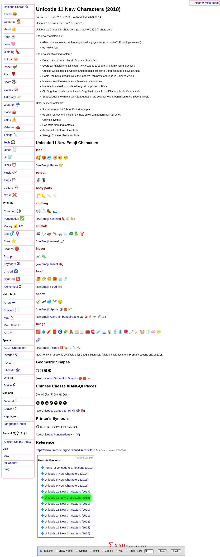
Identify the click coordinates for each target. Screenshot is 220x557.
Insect (10, 66)
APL (8, 332)
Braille (9, 385)
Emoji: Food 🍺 (51, 286)
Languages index (15, 423)
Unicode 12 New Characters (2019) (67, 503)
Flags (10, 180)
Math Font (12, 325)
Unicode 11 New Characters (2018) (67, 497)
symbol (83, 550)
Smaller (176, 551)
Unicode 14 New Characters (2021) (67, 515)
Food (10, 36)
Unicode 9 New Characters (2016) (66, 485)
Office (10, 149)
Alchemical (13, 286)
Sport (10, 81)
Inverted (10, 354)
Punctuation (14, 218)
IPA (7, 362)
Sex (12, 233)
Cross (10, 195)
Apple (132, 550)
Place (10, 112)
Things (11, 134)
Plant (10, 74)
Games (11, 89)
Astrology (12, 97)
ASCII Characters (15, 347)
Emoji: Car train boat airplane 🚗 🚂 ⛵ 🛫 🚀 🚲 (73, 316)
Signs (10, 119)
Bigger (162, 551)
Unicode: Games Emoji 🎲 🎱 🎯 (62, 410)
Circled (11, 271)
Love (10, 44)
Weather (12, 104)
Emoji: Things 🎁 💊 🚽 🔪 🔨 (61, 347)
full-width (12, 370)
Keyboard (12, 263)
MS (121, 550)
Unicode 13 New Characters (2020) (67, 509)
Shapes (11, 248)
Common (12, 211)
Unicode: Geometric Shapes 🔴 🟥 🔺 (66, 378)
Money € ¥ (13, 226)
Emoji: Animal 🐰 (52, 241)
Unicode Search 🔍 (16, 7)
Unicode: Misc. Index (205, 3)
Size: (140, 551)
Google (109, 550)
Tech (9, 142)
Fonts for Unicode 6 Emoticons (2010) (69, 467)
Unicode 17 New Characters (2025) (67, 533)
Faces (10, 14)
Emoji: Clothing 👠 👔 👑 (57, 218)
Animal (11, 59)
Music (10, 172)
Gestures (12, 21)
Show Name (65, 550)
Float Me (48, 550)
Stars (10, 241)
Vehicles (12, 127)
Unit (9, 377)
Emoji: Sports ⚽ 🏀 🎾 (56, 309)
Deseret (10, 401)
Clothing (12, 51)
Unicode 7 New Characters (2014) (66, 473)
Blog (7, 469)
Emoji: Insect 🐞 (51, 264)
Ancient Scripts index (17, 441)
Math (9, 317)
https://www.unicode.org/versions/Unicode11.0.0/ (67, 450)
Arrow (9, 302)
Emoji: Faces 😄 (51, 165)
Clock (10, 164)
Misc (7, 456)
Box (8, 256)
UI (8, 157)
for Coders (10, 462)
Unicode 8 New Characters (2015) (66, 479)
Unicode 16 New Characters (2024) (67, 527)
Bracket (13, 310)
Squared (12, 279)
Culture (11, 187)
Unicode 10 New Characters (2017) (67, 491)
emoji (96, 550)
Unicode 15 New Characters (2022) (67, 521)
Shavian (10, 408)
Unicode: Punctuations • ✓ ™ (60, 434)
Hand (10, 29)
